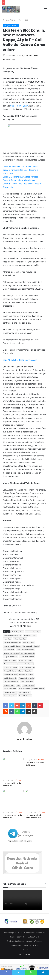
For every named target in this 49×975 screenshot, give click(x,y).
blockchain (7, 639)
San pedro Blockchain (11, 682)
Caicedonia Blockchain (31, 646)
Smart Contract (9, 685)
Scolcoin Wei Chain (19, 106)
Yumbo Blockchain (10, 696)
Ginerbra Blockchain (25, 660)
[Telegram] (29, 954)
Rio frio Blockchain (10, 678)
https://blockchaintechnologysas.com (20, 360)
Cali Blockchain (9, 650)
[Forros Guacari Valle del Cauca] (13, 800)
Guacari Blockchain (10, 664)
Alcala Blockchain (17, 632)
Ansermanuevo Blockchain (12, 635)
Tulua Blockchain (24, 689)
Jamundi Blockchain (26, 664)
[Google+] (19, 954)
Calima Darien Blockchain (25, 650)
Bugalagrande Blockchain (12, 646)
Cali (26, 20)
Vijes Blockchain (9, 692)
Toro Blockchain (28, 685)
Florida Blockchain (10, 660)
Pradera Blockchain (10, 674)
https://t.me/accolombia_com (20, 841)
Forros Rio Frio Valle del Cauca (35, 763)
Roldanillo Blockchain (26, 678)
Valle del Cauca (17, 20)
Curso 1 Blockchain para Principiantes (20, 166)
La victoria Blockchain (27, 667)
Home (7, 20)
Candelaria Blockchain (11, 653)
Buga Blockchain (28, 642)
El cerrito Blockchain (27, 657)
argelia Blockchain (30, 635)
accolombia (10, 55)
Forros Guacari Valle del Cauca (12, 816)
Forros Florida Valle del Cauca (12, 784)
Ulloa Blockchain (38, 689)
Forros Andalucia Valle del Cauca (34, 816)
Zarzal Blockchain (25, 696)
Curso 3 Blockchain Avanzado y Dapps (20, 177)
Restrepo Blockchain (26, 674)
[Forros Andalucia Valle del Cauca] (36, 800)
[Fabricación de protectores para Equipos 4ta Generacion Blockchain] (11, 9)
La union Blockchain (10, 667)
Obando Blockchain (10, 671)
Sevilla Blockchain (27, 682)
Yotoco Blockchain (23, 692)
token (18, 685)
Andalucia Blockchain (33, 632)
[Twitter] (26, 954)
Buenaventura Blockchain (12, 642)
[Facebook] (23, 954)
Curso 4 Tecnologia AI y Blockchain (19, 180)
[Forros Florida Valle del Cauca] (13, 768)
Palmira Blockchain (25, 671)
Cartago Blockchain (27, 653)
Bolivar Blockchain (20, 639)
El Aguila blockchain (10, 657)
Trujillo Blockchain (10, 689)
